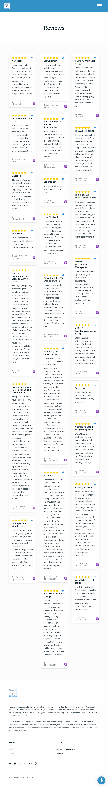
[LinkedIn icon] (20, 763)
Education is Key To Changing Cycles (53, 279)
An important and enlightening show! (84, 428)
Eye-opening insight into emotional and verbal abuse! (21, 390)
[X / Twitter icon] (10, 763)
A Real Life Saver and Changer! (53, 595)
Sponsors (59, 753)
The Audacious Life (84, 130)
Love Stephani (50, 217)
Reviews (11, 753)
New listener (18, 60)
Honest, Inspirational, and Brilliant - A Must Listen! (20, 277)
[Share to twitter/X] (31, 57)
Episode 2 (48, 475)
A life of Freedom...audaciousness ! (85, 331)
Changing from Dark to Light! (85, 62)
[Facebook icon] (15, 763)
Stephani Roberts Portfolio (65, 749)
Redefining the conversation (50, 353)
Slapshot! (16, 175)
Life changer (49, 181)
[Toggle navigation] (99, 6)
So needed (80, 388)
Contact (59, 742)
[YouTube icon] (30, 763)
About (11, 749)
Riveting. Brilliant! (83, 487)
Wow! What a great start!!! (84, 581)
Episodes (12, 742)
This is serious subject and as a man (85, 196)
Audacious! (17, 233)
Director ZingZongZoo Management (81, 264)
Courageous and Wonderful (20, 525)
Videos (11, 746)
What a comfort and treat (22, 120)
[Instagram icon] (25, 763)
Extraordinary (50, 60)
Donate (58, 746)
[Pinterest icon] (35, 763)
